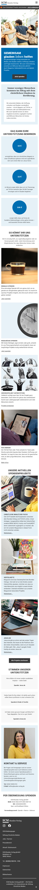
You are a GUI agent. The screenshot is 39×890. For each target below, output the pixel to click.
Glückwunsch (12, 847)
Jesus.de (7, 638)
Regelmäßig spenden (9, 341)
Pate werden (6, 448)
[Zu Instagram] (4, 825)
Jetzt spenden (6, 351)
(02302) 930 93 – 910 (13, 861)
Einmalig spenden (7, 286)
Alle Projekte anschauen (19, 660)
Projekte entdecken (7, 406)
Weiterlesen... (8, 533)
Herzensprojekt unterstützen (13, 393)
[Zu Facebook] (9, 825)
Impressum (6, 866)
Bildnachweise (7, 874)
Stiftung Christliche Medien (11, 835)
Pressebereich (7, 843)
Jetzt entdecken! (33, 7)
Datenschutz (7, 870)
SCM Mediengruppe (9, 831)
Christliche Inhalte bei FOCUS (16, 514)
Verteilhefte (9, 577)
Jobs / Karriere (7, 839)
